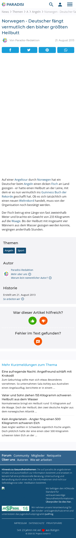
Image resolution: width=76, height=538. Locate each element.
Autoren (22, 460)
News (5, 12)
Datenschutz (36, 523)
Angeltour (21, 180)
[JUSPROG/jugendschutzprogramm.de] (15, 508)
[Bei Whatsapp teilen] (65, 50)
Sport (21, 250)
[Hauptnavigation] (69, 4)
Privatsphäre (54, 523)
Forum (6, 455)
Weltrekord (26, 201)
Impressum (20, 523)
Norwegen (44, 180)
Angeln (36, 12)
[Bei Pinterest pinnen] (47, 50)
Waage (16, 221)
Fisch (54, 184)
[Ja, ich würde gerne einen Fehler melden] (38, 341)
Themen (18, 12)
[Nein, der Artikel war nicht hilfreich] (43, 321)
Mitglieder (38, 455)
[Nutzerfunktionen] (60, 4)
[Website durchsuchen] (51, 4)
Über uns (8, 459)
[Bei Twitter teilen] (28, 50)
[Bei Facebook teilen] (10, 50)
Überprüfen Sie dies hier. (58, 501)
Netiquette (54, 455)
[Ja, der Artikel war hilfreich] (32, 321)
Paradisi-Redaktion (22, 270)
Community (21, 455)
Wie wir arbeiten (41, 460)
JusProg (49, 514)
